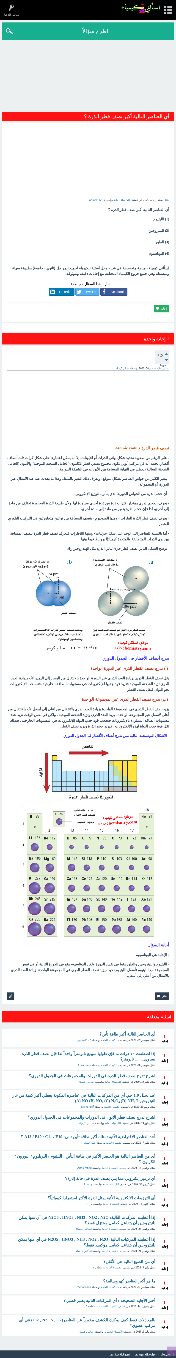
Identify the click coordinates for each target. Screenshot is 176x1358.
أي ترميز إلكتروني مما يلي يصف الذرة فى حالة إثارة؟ (110, 1178)
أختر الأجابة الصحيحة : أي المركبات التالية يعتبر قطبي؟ (109, 1300)
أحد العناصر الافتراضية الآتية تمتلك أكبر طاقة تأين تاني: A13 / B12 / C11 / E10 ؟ (88, 1136)
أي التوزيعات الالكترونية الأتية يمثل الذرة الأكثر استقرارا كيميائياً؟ (101, 1198)
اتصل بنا (166, 1354)
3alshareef (87, 1106)
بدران (89, 1203)
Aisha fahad (84, 1167)
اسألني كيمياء (86, 1081)
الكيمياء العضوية (108, 1306)
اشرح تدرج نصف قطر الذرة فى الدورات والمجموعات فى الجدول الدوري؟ (92, 1076)
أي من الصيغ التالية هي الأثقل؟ (129, 1261)
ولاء (93, 1267)
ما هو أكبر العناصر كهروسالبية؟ (129, 1281)
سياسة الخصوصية (146, 1354)
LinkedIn (65, 292)
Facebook (117, 292)
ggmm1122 (84, 1040)
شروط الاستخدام (120, 1354)
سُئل (166, 200)
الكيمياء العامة (121, 200)
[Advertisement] (88, 74)
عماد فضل (90, 1142)
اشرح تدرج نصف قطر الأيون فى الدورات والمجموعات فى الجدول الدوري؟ (91, 1117)
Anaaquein (84, 1065)
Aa (87, 1306)
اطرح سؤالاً (95, 31)
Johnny (88, 1184)
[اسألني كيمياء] (141, 8)
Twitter (91, 292)
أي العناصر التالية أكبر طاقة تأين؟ (127, 1034)
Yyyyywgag (84, 1287)
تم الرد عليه (163, 368)
